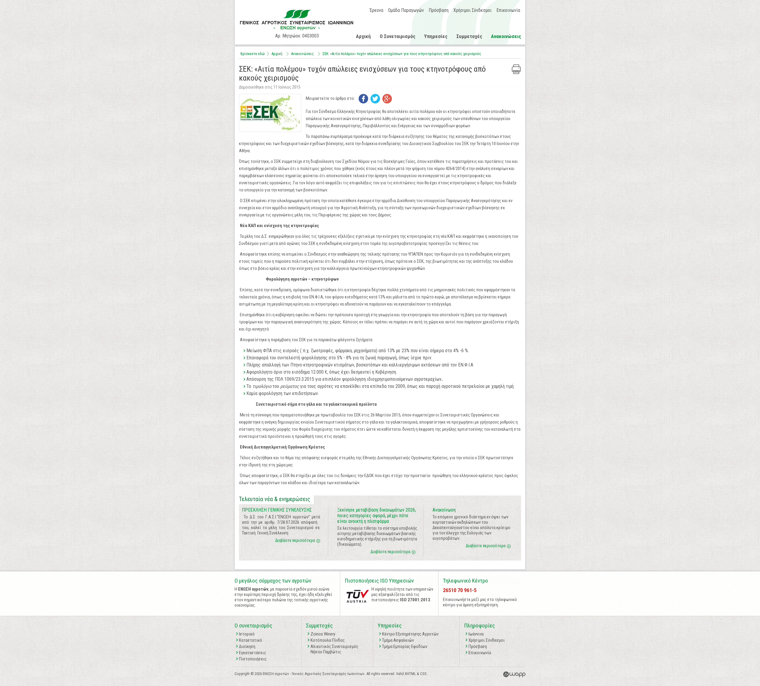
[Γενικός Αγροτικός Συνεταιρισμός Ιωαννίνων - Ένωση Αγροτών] (297, 31)
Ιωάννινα (476, 634)
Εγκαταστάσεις (252, 652)
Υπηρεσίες (435, 36)
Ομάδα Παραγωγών (406, 10)
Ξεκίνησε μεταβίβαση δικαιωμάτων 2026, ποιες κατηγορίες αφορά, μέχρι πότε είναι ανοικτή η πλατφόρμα (376, 515)
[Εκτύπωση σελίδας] (516, 69)
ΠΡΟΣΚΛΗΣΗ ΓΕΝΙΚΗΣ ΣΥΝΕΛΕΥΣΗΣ (277, 510)
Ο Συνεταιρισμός (397, 36)
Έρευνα (376, 10)
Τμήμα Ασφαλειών (398, 640)
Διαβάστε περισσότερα (295, 540)
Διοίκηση (247, 646)
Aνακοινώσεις (302, 53)
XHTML (410, 673)
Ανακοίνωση (444, 510)
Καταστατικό (250, 640)
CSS (423, 673)
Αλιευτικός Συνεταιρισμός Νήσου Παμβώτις (334, 649)
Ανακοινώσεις (506, 36)
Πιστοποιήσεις (253, 659)
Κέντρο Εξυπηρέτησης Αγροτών (410, 634)
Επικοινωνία (508, 10)
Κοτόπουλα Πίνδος (328, 640)
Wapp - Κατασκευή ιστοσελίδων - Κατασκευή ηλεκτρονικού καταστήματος (514, 674)
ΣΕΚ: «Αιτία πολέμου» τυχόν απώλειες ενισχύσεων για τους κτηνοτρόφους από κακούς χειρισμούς (401, 53)
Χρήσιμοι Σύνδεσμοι (472, 10)
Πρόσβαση (439, 10)
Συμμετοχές (469, 36)
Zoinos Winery (323, 634)
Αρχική (363, 36)
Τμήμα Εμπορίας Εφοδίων (404, 646)
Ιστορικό (247, 634)
